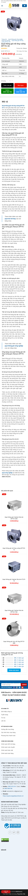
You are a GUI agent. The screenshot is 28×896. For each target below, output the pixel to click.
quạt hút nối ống (10, 218)
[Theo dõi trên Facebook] (14, 687)
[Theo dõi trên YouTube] (22, 687)
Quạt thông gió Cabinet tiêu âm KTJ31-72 (14, 580)
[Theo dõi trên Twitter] (19, 687)
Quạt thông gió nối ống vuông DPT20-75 (14, 549)
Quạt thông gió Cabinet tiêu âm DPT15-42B (14, 517)
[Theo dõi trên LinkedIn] (18, 832)
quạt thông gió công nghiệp (14, 346)
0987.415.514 (12, 786)
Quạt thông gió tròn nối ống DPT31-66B (14, 642)
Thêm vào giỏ (7, 85)
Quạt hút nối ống (6, 40)
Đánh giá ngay (14, 670)
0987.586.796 (8, 788)
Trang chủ (4, 39)
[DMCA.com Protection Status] (5, 840)
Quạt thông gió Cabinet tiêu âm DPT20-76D (14, 611)
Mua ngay (21, 85)
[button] (2, 6)
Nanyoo (25, 48)
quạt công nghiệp (7, 472)
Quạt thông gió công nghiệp (15, 39)
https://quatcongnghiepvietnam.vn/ (13, 796)
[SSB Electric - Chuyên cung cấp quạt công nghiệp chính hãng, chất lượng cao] (14, 5)
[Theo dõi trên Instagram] (17, 687)
